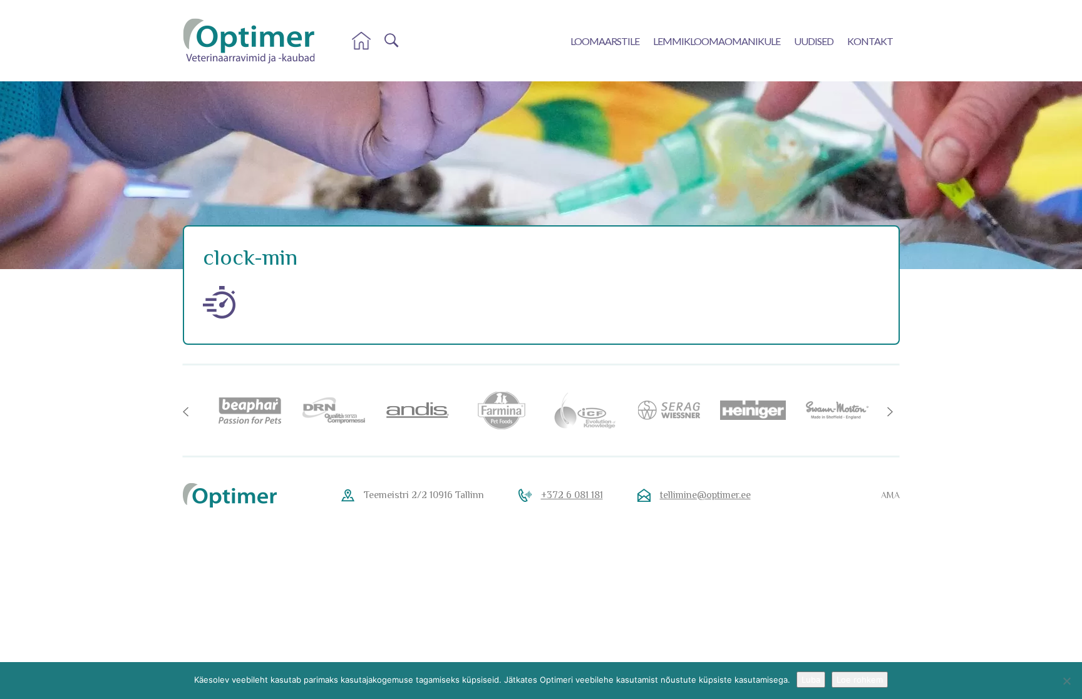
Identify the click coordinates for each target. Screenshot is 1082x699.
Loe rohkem (860, 680)
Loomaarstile (604, 41)
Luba (810, 680)
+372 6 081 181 (572, 495)
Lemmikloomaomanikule (716, 41)
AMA (890, 495)
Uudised (813, 41)
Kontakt (870, 41)
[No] (1066, 681)
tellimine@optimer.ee (705, 495)
